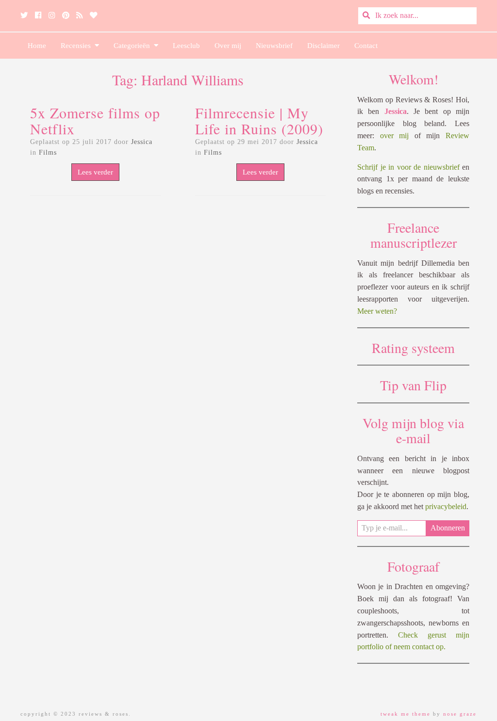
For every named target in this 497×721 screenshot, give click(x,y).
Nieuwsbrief (274, 45)
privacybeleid (445, 506)
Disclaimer (323, 45)
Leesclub (186, 45)
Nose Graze (460, 714)
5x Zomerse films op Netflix (95, 120)
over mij (394, 135)
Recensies (78, 45)
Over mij (228, 45)
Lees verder (95, 172)
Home (37, 45)
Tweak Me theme (406, 714)
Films (48, 152)
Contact (366, 45)
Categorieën (134, 45)
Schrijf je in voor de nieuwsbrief (408, 167)
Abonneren (448, 528)
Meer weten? (377, 311)
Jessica (141, 141)
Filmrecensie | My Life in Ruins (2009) (259, 120)
